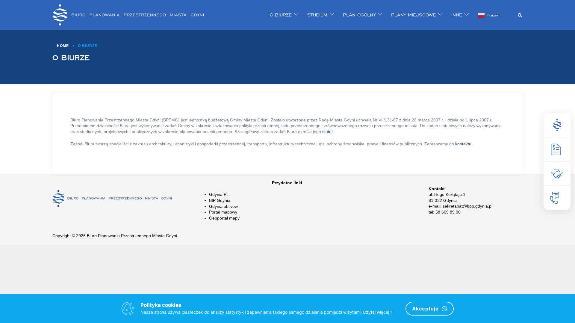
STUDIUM (317, 15)
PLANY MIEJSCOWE (413, 15)
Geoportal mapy (224, 218)
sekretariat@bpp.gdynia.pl (467, 206)
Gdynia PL (219, 194)
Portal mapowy (223, 212)
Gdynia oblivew (223, 206)
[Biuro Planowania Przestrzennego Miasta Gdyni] (128, 14)
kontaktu (463, 143)
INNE (456, 15)
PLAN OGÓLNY (359, 15)
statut (327, 131)
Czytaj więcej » (378, 312)
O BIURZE (281, 15)
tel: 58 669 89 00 (445, 212)
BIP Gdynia (219, 200)
